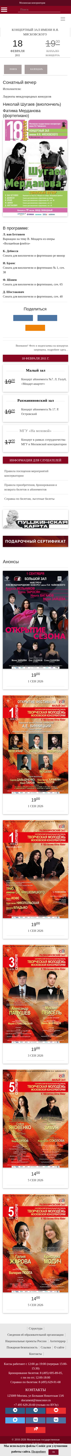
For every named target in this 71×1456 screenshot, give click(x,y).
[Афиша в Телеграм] (35, 1430)
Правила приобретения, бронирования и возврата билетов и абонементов (30, 487)
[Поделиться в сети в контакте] (23, 318)
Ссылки (46, 1347)
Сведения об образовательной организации (35, 1334)
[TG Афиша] (35, 1411)
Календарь (36, 69)
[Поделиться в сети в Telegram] (47, 318)
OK (53, 1452)
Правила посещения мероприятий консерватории (26, 473)
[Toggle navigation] (63, 19)
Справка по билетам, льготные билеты (29, 498)
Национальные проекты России (26, 1341)
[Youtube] (56, 1411)
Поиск (13, 69)
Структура (35, 1328)
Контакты (35, 1353)
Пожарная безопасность (22, 1347)
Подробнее (38, 1451)
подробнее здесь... (57, 349)
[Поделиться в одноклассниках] (35, 328)
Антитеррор (58, 1341)
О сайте (59, 1347)
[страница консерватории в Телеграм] (15, 1411)
